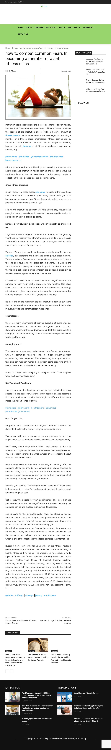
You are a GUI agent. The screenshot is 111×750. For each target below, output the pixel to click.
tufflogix (19, 595)
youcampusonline (39, 156)
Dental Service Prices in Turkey (86, 693)
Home (7, 48)
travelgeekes (56, 156)
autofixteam (50, 595)
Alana (13, 71)
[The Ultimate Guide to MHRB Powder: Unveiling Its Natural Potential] (38, 645)
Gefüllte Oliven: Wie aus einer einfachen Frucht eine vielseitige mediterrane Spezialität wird (37, 708)
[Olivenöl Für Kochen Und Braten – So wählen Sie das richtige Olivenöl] (64, 723)
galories (9, 595)
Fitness (15, 48)
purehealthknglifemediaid (17, 411)
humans (27, 146)
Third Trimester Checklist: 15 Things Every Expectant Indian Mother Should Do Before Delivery (36, 695)
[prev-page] (7, 671)
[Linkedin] (89, 108)
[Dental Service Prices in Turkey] (64, 697)
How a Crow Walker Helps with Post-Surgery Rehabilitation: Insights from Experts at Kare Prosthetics (15, 660)
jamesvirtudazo (13, 160)
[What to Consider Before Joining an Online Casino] (79, 82)
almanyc (29, 595)
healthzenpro (37, 408)
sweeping (40, 192)
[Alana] (7, 71)
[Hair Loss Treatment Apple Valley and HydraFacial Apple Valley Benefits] (64, 710)
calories (9, 255)
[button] (5, 40)
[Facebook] (77, 108)
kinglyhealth (23, 408)
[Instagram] (83, 108)
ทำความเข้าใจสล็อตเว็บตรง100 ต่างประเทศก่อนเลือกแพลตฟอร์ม (94, 61)
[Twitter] (101, 108)
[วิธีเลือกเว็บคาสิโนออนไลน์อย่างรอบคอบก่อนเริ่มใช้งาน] (79, 91)
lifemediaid (10, 408)
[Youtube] (77, 114)
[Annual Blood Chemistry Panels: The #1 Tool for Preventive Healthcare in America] (61, 645)
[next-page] (11, 671)
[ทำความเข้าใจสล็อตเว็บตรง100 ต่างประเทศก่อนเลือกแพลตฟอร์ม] (79, 61)
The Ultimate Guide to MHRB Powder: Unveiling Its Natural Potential (38, 657)
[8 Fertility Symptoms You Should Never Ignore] (12, 723)
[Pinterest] (95, 108)
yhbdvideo (24, 156)
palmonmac (11, 156)
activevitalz (51, 408)
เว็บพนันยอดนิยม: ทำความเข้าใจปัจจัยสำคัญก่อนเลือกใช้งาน (95, 72)
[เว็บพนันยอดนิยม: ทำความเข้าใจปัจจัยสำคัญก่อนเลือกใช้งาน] (79, 72)
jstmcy (38, 595)
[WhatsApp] (67, 733)
